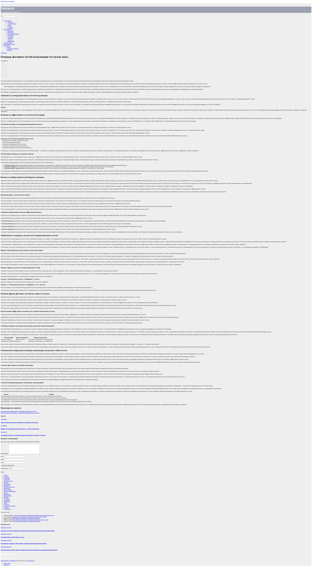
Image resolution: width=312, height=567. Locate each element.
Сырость (6, 507)
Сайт (2, 462)
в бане (5, 475)
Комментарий (4, 453)
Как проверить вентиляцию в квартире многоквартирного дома (36, 515)
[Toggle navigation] (1, 15)
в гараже (6, 476)
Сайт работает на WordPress (8, 560)
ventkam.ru (31, 560)
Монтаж (9, 50)
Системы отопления (12, 48)
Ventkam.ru (7, 8)
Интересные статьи (9, 44)
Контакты (6, 565)
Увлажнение (7, 509)
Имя (2, 456)
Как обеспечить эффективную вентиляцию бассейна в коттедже (18, 411)
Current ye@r (5, 468)
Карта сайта (7, 563)
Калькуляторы (8, 490)
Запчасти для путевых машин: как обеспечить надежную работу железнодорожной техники (27, 530)
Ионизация (7, 488)
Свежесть (6, 504)
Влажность (7, 485)
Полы (5, 503)
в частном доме (8, 481)
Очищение (7, 501)
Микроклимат (8, 495)
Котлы (9, 47)
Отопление (7, 45)
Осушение (7, 498)
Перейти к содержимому (7, 1)
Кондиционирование (13, 34)
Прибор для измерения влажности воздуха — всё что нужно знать (20, 429)
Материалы (7, 494)
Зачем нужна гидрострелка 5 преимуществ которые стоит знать (19, 422)
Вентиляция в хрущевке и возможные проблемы (26, 518)
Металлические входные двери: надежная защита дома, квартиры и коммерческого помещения (29, 550)
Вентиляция (7, 484)
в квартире (7, 478)
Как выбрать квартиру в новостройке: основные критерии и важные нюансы (24, 543)
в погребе (6, 479)
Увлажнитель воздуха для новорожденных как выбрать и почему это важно (23, 435)
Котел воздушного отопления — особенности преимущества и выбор (20, 413)
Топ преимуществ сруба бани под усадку (12, 537)
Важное (6, 482)
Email (3, 459)
